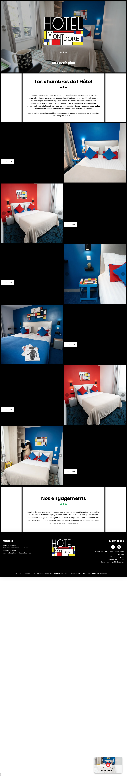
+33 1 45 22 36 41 (9, 550)
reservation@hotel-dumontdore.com (17, 553)
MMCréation (119, 562)
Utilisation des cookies (115, 559)
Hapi (102, 562)
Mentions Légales (117, 557)
